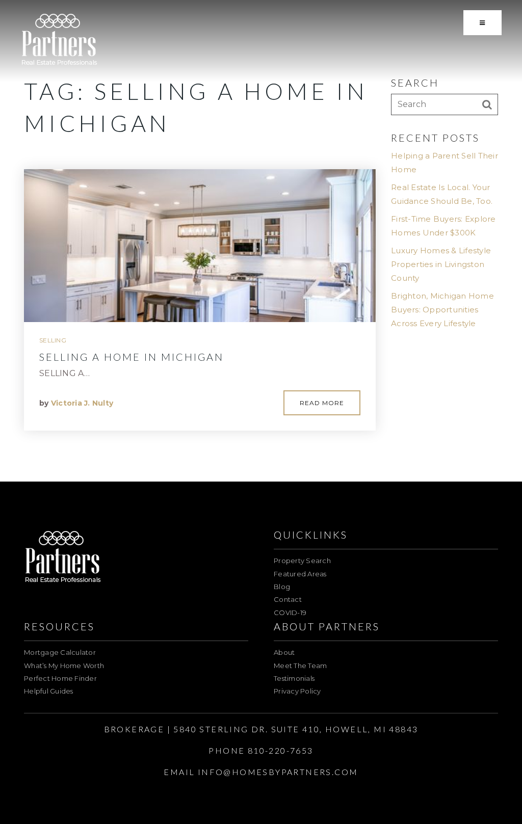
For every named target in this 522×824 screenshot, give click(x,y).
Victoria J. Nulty (82, 403)
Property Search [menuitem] (302, 560)
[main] (261, 241)
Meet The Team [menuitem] (300, 665)
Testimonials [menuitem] (294, 678)
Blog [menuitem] (282, 586)
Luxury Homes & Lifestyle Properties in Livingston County (441, 264)
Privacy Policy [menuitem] (297, 691)
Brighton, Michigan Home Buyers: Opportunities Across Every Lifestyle (442, 309)
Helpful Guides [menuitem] (48, 691)
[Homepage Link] (59, 40)
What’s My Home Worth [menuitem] (64, 665)
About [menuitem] (284, 652)
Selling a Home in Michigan (131, 357)
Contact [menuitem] (288, 599)
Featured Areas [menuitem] (300, 574)
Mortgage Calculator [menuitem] (60, 652)
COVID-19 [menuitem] (290, 612)
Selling (52, 340)
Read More (322, 403)
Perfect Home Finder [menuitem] (60, 678)
